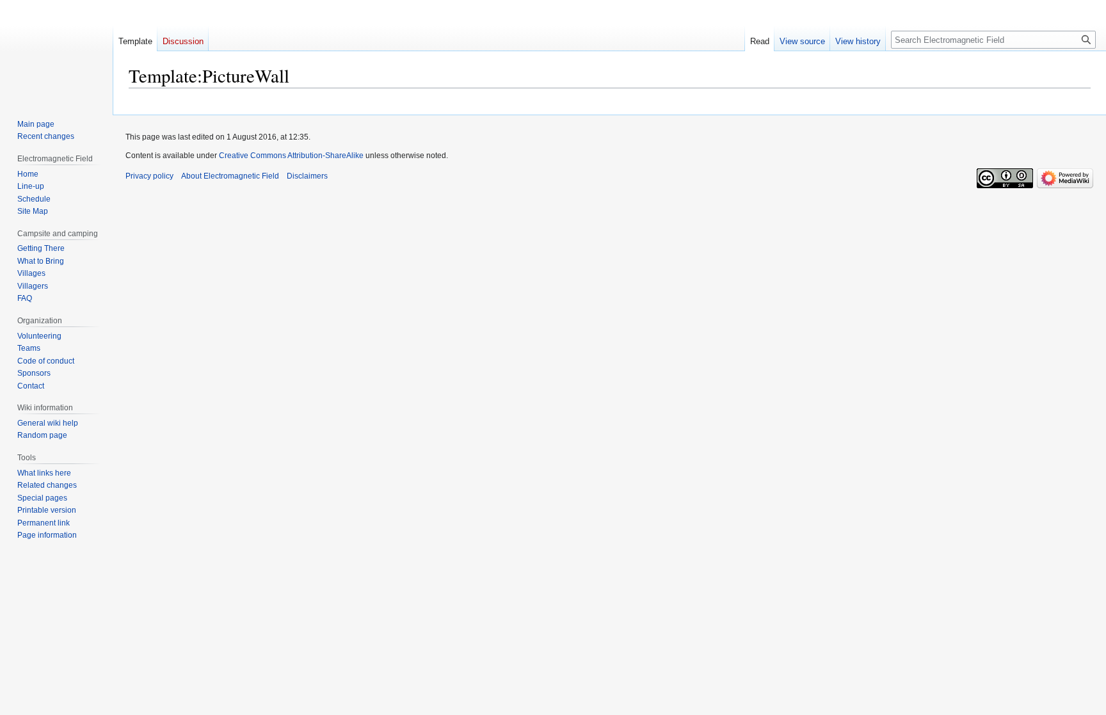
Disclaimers (307, 176)
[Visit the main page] (56, 51)
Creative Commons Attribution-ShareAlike (291, 155)
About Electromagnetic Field (230, 176)
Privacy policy (149, 176)
